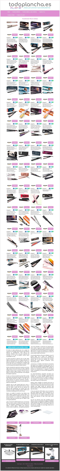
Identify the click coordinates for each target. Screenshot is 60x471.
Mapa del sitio (30, 465)
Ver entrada (12, 422)
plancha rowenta (16, 12)
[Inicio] (30, 8)
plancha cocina (11, 15)
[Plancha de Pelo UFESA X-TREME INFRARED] (47, 178)
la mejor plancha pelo (37, 444)
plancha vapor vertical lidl (51, 445)
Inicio (9, 12)
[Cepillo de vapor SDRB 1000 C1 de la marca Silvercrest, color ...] (24, 415)
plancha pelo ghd (21, 15)
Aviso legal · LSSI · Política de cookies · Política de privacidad (30, 463)
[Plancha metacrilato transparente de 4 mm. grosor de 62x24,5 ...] (47, 415)
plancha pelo (42, 12)
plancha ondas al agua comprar (29, 12)
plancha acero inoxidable (8, 445)
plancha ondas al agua (22, 444)
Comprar (15, 34)
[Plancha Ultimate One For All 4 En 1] (35, 221)
